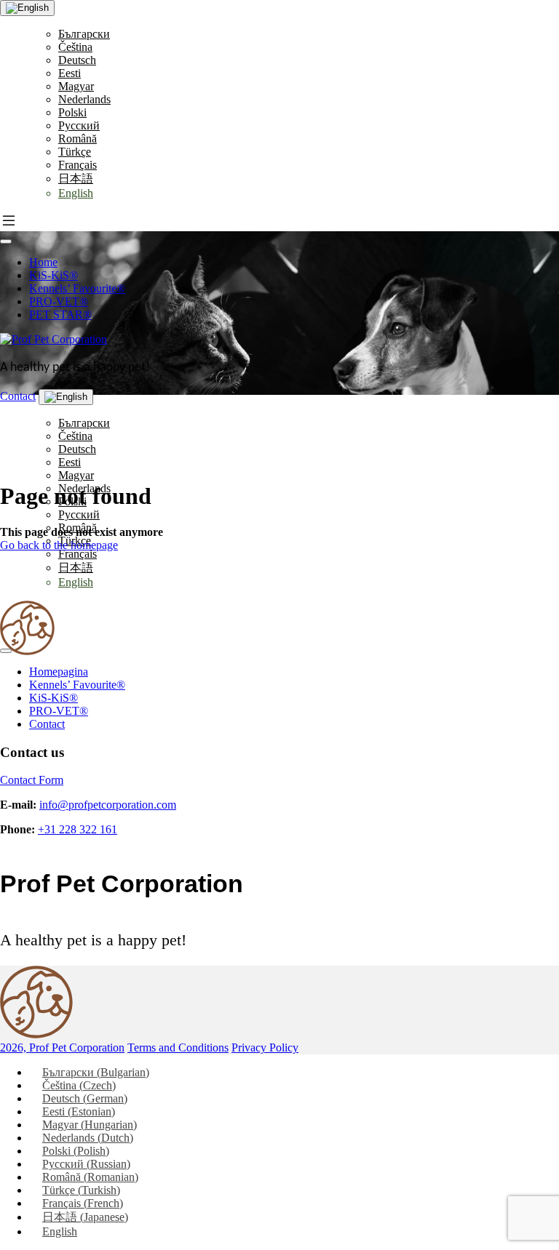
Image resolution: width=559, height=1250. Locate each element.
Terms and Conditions (178, 1047)
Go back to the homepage (59, 545)
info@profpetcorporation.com (107, 804)
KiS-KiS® (53, 275)
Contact (18, 396)
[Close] (6, 651)
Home (43, 262)
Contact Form (31, 780)
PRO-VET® (58, 301)
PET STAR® (60, 314)
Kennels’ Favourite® (77, 288)
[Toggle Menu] (6, 241)
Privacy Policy (264, 1047)
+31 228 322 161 (77, 829)
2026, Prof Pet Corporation (62, 1047)
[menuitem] (84, 34)
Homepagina (58, 671)
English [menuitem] (59, 1231)
